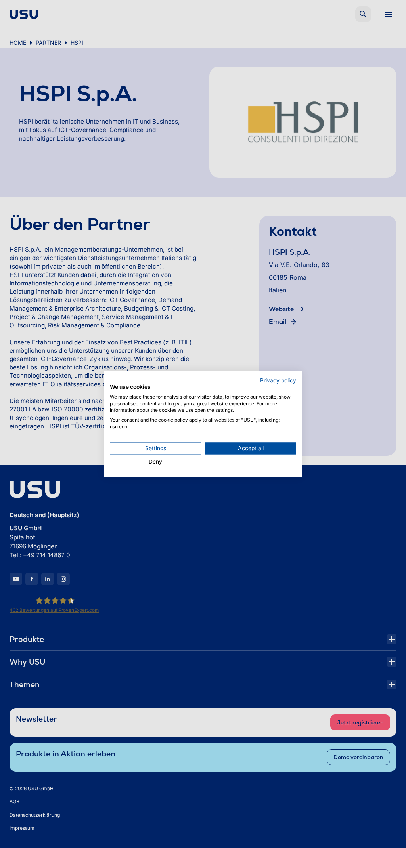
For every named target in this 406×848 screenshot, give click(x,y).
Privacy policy (278, 380)
